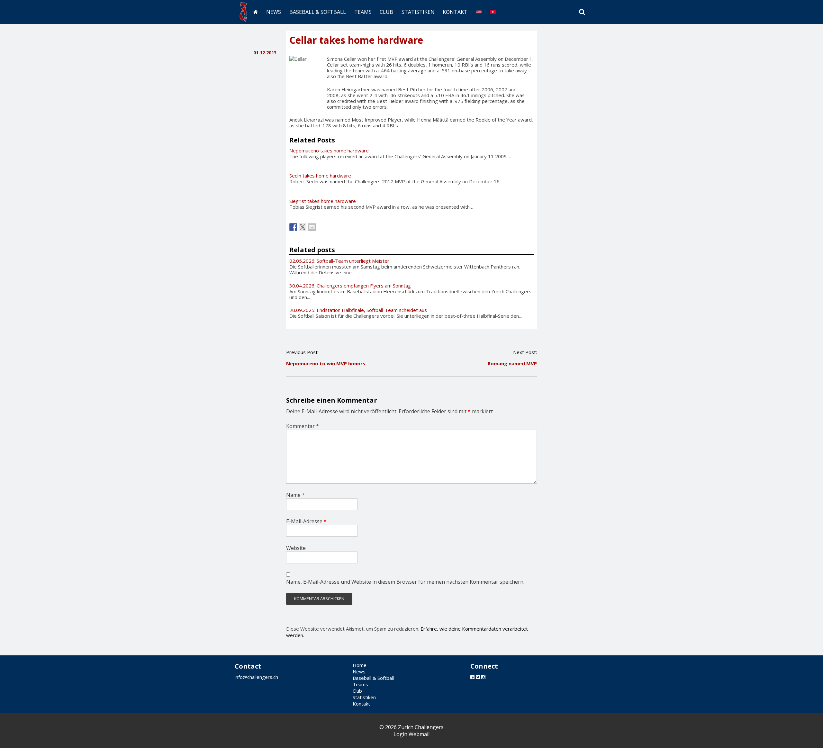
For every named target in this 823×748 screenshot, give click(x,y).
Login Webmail (411, 734)
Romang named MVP (512, 363)
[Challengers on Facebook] (472, 677)
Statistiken (418, 11)
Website (296, 548)
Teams (363, 11)
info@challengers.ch (256, 677)
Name (295, 494)
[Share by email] (312, 227)
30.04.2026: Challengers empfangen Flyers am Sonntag (350, 285)
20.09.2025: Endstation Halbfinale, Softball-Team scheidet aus (358, 310)
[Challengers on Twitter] (478, 677)
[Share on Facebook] (293, 227)
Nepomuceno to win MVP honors (325, 363)
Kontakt (455, 11)
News (273, 11)
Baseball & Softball (317, 11)
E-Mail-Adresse (306, 521)
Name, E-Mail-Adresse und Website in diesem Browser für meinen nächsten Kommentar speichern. (405, 581)
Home (359, 665)
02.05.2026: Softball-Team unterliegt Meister (339, 261)
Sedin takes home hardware (320, 175)
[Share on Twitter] (302, 227)
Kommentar (302, 426)
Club (386, 11)
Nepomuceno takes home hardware (329, 150)
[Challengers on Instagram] (483, 677)
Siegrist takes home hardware (322, 201)
